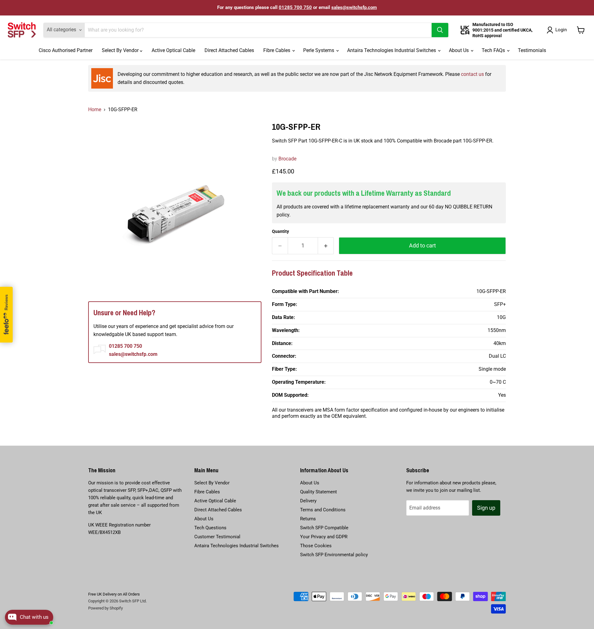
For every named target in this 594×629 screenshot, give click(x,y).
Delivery (308, 501)
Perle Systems (319, 50)
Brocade (287, 159)
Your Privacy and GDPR (323, 536)
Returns (308, 519)
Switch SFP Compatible (324, 528)
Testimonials (532, 50)
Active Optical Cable (173, 50)
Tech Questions (210, 528)
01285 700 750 (295, 7)
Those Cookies (316, 545)
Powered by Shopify (105, 608)
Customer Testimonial (217, 536)
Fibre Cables (277, 50)
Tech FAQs (494, 50)
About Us (459, 50)
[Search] (440, 30)
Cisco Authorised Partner (66, 50)
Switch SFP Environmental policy (334, 554)
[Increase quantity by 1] (326, 245)
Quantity (280, 231)
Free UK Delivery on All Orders (114, 594)
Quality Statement (318, 492)
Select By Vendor (121, 50)
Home (94, 109)
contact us (472, 74)
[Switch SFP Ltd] (22, 30)
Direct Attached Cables (229, 50)
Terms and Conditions (323, 510)
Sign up (486, 508)
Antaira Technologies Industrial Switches (392, 50)
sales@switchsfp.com (354, 7)
